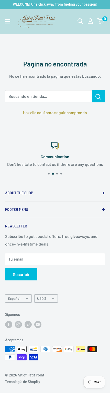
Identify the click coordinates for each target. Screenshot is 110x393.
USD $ (41, 298)
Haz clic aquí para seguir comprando (55, 112)
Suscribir (21, 274)
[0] (100, 21)
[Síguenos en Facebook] (8, 324)
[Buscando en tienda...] (98, 96)
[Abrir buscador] (80, 21)
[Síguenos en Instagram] (18, 324)
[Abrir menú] (7, 21)
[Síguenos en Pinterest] (28, 324)
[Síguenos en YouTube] (37, 324)
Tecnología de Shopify (22, 382)
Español (14, 298)
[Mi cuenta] (90, 21)
